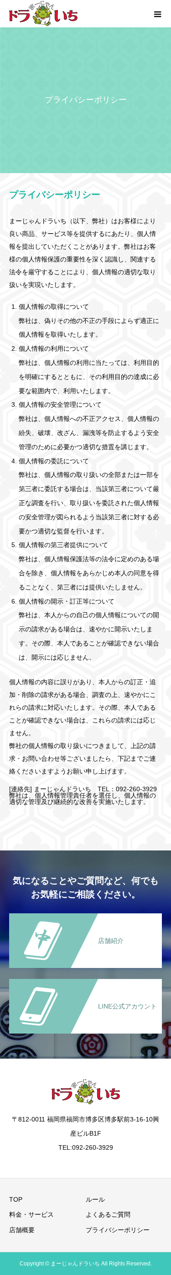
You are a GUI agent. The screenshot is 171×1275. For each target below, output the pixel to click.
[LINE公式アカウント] (85, 983)
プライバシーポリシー (118, 1230)
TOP (15, 1199)
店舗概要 (22, 1230)
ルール (95, 1199)
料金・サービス (31, 1214)
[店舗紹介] (85, 917)
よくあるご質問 (108, 1214)
